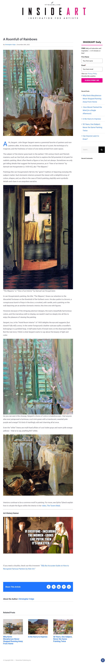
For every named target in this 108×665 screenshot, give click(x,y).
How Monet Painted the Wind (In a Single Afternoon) (92, 110)
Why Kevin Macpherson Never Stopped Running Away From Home (13, 627)
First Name (85, 57)
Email (83, 65)
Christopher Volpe (10, 44)
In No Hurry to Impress (38, 627)
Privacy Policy (92, 73)
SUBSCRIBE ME (92, 80)
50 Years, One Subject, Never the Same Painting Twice (63, 627)
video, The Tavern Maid (51, 506)
